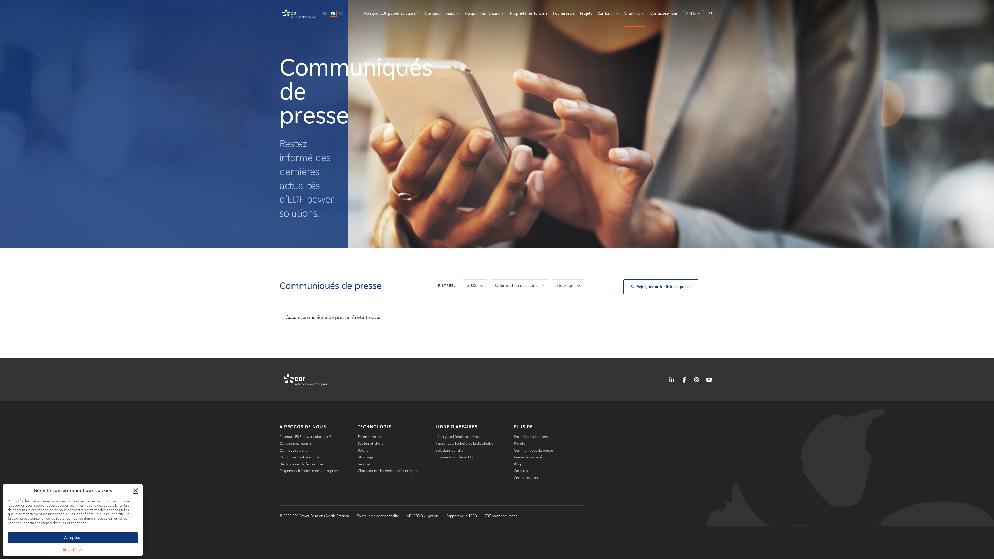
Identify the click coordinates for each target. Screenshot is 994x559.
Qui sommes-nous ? (295, 443)
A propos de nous (439, 13)
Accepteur (73, 537)
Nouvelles (632, 13)
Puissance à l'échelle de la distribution (465, 443)
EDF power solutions (501, 516)
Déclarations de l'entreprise (301, 464)
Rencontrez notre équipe (299, 457)
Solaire (363, 450)
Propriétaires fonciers (529, 13)
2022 (472, 285)
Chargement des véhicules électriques (388, 471)
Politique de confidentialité (378, 516)
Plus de (523, 426)
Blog (517, 464)
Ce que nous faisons (482, 13)
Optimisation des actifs (516, 285)
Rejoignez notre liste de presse (664, 286)
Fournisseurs (564, 13)
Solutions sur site (449, 450)
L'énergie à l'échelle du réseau (459, 437)
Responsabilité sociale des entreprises (309, 471)
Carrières (605, 13)
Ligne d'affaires (457, 426)
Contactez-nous (664, 13)
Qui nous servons (293, 450)
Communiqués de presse (533, 450)
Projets (586, 13)
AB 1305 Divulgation (422, 516)
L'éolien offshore (370, 443)
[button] (135, 490)
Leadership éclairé (528, 457)
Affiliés (691, 14)
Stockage (564, 285)
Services (364, 464)
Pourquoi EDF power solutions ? (391, 13)
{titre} (66, 549)
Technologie (375, 426)
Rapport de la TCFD (461, 516)
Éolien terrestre (370, 437)
